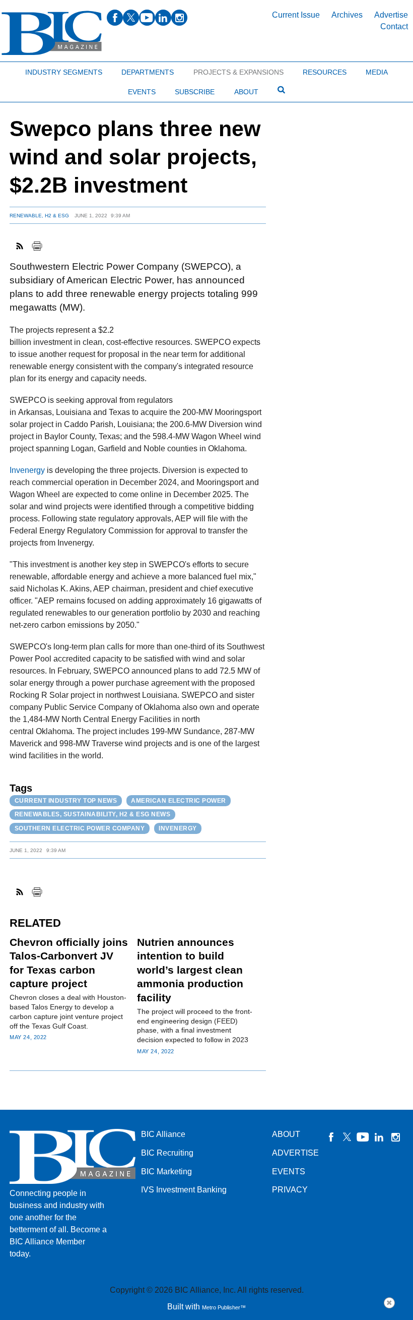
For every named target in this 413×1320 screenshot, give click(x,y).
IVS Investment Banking (184, 1189)
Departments (147, 72)
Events (142, 92)
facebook (115, 18)
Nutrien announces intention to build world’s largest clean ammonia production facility (190, 969)
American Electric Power (178, 800)
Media (377, 72)
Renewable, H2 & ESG (39, 215)
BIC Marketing (166, 1171)
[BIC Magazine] (51, 33)
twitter (131, 18)
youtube (147, 18)
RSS (20, 246)
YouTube (363, 1137)
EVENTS (288, 1171)
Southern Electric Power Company (80, 828)
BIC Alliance (163, 1134)
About (246, 92)
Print (37, 246)
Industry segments (63, 72)
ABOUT (286, 1134)
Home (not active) (30, 70)
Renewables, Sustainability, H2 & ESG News (93, 814)
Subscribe (195, 92)
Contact (394, 26)
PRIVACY (290, 1189)
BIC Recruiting (167, 1153)
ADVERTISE (295, 1153)
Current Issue (296, 15)
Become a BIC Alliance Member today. (58, 1241)
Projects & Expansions (238, 72)
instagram (179, 18)
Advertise (391, 15)
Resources (325, 72)
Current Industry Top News (66, 800)
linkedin (163, 18)
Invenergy (28, 470)
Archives (347, 15)
